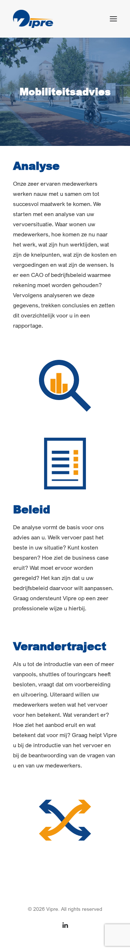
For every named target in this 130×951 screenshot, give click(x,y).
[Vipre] (33, 19)
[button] (113, 19)
